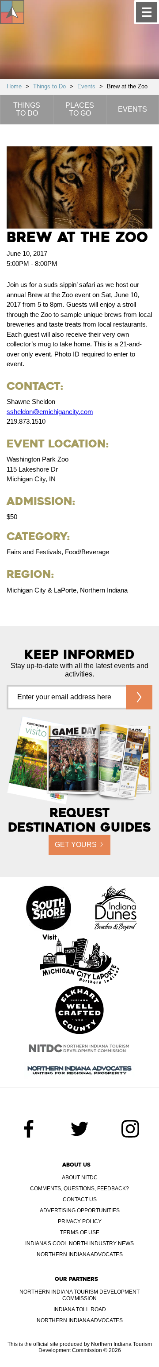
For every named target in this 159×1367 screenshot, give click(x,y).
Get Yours (76, 844)
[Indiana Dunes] (115, 908)
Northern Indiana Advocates (80, 1254)
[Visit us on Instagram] (130, 1129)
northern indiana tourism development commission (79, 1295)
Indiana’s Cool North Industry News (79, 1243)
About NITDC (80, 1177)
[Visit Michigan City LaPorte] (79, 959)
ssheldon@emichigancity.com (50, 411)
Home (14, 86)
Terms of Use (79, 1232)
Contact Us (80, 1199)
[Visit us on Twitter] (79, 1129)
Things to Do (49, 86)
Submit (139, 697)
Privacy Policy (80, 1221)
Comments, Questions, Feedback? (79, 1188)
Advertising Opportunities (80, 1210)
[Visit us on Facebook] (29, 1129)
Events (86, 86)
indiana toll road (79, 1309)
